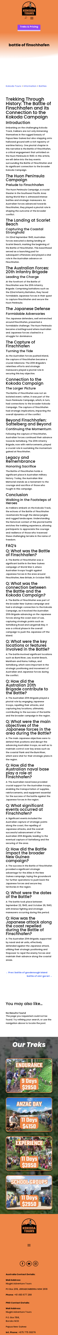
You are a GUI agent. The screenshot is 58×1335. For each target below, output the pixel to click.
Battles (43, 86)
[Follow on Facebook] (22, 1263)
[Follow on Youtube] (29, 1263)
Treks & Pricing (29, 26)
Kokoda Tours (13, 86)
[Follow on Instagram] (35, 1263)
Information (29, 86)
